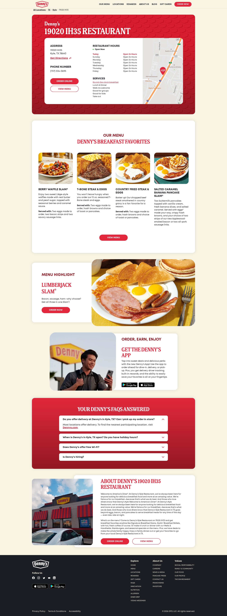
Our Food (179, 572)
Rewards (135, 576)
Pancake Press (159, 576)
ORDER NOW (56, 310)
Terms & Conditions (57, 611)
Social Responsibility (184, 565)
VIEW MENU (64, 89)
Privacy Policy (38, 611)
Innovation (136, 586)
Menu (133, 569)
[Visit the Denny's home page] (40, 564)
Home (133, 565)
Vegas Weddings (138, 600)
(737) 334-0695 (58, 71)
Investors (157, 586)
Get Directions (59, 58)
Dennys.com (70, 427)
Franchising (158, 583)
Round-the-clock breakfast (105, 82)
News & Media (159, 572)
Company (157, 565)
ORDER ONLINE (64, 81)
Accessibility (75, 611)
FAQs (133, 583)
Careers (156, 569)
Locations (135, 572)
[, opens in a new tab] (40, 586)
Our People (180, 576)
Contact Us (158, 579)
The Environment (182, 579)
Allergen (135, 593)
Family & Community (184, 569)
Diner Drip (135, 597)
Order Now (183, 4)
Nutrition (135, 590)
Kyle (55, 10)
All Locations (39, 10)
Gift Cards (135, 579)
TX (49, 10)
